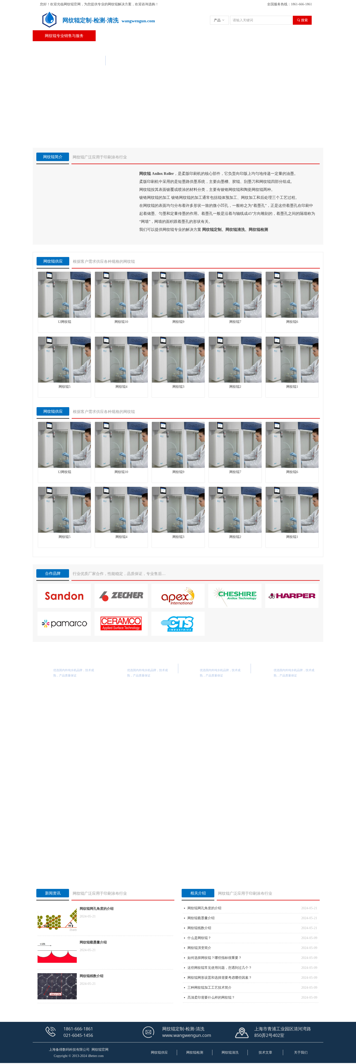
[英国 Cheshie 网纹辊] (235, 596)
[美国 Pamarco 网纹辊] (64, 624)
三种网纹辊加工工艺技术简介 (209, 987)
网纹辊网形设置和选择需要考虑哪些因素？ (219, 977)
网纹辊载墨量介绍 (93, 942)
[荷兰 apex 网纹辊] (178, 596)
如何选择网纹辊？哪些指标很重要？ (214, 958)
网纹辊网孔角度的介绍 (97, 908)
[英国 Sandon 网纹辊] (64, 596)
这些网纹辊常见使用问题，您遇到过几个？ (219, 968)
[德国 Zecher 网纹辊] (121, 596)
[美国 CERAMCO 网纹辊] (121, 624)
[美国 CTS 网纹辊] (178, 624)
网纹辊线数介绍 (91, 976)
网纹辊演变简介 (199, 948)
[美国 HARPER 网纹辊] (291, 596)
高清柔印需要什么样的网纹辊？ (211, 997)
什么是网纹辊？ (199, 938)
